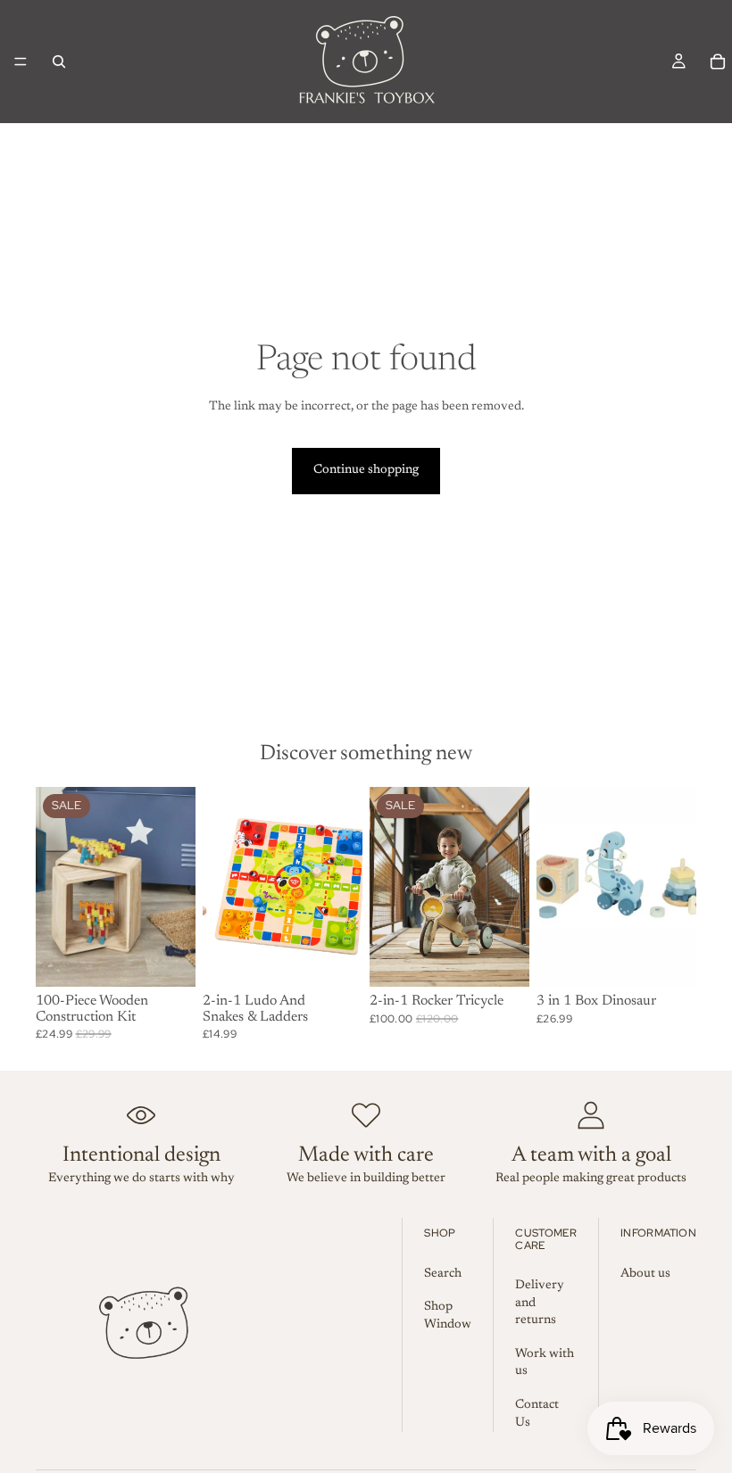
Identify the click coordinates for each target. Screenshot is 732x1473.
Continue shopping (366, 470)
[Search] (59, 61)
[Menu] (20, 61)
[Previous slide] (389, 886)
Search (443, 1274)
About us (645, 1274)
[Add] (168, 959)
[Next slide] (509, 886)
